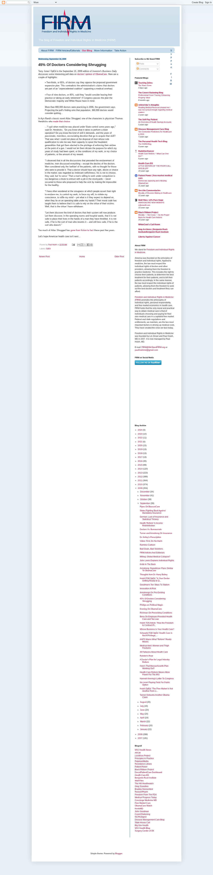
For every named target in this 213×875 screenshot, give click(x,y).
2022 (140, 438)
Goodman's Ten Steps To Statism (154, 585)
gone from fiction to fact (82, 230)
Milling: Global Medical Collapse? (155, 556)
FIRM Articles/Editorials (68, 50)
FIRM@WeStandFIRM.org (153, 347)
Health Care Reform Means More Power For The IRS (155, 673)
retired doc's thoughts (148, 105)
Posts (141, 64)
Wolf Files (139, 781)
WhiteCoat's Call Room (149, 224)
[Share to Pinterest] (91, 244)
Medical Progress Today (146, 797)
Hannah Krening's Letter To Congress (157, 678)
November (145, 495)
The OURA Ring (144, 144)
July (142, 706)
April (142, 718)
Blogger (118, 853)
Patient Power (141, 767)
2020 (140, 445)
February (144, 725)
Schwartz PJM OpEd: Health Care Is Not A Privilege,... (156, 634)
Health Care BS (145, 163)
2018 (140, 453)
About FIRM (47, 50)
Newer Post (44, 256)
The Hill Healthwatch (144, 783)
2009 (140, 488)
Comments (144, 69)
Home (82, 256)
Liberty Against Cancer (149, 237)
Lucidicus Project (142, 755)
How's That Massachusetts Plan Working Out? (154, 667)
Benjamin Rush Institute (145, 778)
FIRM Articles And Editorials (152, 553)
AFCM (137, 753)
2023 (140, 434)
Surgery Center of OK (144, 831)
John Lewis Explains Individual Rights (157, 560)
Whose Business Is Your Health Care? (157, 629)
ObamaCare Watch (143, 806)
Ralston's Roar (146, 656)
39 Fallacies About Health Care (154, 652)
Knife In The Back (148, 564)
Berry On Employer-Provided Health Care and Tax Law (156, 617)
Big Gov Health (141, 825)
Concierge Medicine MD (146, 800)
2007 (140, 738)
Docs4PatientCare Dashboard (148, 772)
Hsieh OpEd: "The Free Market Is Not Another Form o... (156, 690)
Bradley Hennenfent (144, 789)
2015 (140, 465)
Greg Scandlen (141, 786)
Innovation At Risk (148, 588)
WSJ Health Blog (142, 828)
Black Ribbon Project (148, 212)
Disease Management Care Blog (153, 129)
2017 (140, 457)
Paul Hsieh (52, 245)
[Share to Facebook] (88, 244)
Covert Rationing (142, 814)
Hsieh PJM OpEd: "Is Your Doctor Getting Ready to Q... (155, 579)
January (144, 729)
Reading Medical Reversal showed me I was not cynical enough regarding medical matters (155, 109)
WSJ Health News (143, 750)
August (143, 702)
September (145, 503)
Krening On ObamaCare (151, 609)
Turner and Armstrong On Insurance (156, 533)
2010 (140, 484)
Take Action (120, 50)
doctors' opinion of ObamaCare (92, 74)
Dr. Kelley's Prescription (150, 537)
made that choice (61, 121)
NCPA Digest (140, 817)
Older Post (119, 256)
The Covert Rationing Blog (150, 93)
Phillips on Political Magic (151, 605)
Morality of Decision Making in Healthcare (155, 193)
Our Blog (87, 50)
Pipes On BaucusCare (150, 507)
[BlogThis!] (82, 244)
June (142, 710)
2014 (140, 469)
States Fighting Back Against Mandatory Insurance (152, 511)
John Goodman (142, 811)
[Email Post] (73, 245)
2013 (140, 473)
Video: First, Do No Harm (151, 541)
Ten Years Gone (144, 85)
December (145, 492)
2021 (140, 442)
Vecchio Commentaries (149, 190)
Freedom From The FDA (146, 794)
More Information (103, 50)
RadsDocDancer (146, 151)
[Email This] (78, 244)
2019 (140, 449)
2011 (140, 480)
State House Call (142, 822)
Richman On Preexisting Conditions (156, 613)
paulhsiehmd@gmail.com (146, 350)
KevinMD (139, 808)
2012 (140, 476)
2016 (140, 461)
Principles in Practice (144, 758)
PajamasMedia (141, 761)
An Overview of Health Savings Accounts (154, 122)
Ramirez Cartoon (147, 545)
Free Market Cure (143, 803)
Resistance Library (143, 764)
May (142, 714)
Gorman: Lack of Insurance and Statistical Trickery (154, 518)
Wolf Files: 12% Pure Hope (150, 200)
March (143, 721)
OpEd (48, 249)
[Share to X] (85, 244)
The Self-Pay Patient (147, 119)
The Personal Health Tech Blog (152, 141)
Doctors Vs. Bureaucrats (151, 529)
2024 (140, 430)
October (144, 499)
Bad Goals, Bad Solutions (151, 549)
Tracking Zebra (145, 83)
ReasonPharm (141, 792)
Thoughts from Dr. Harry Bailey (153, 574)
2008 (140, 734)
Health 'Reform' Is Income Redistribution (151, 524)
